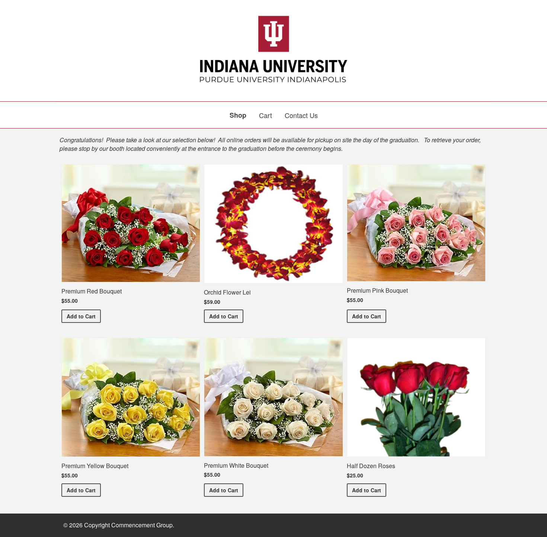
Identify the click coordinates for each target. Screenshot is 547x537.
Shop (238, 115)
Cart (265, 115)
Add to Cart (84, 316)
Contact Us (301, 115)
